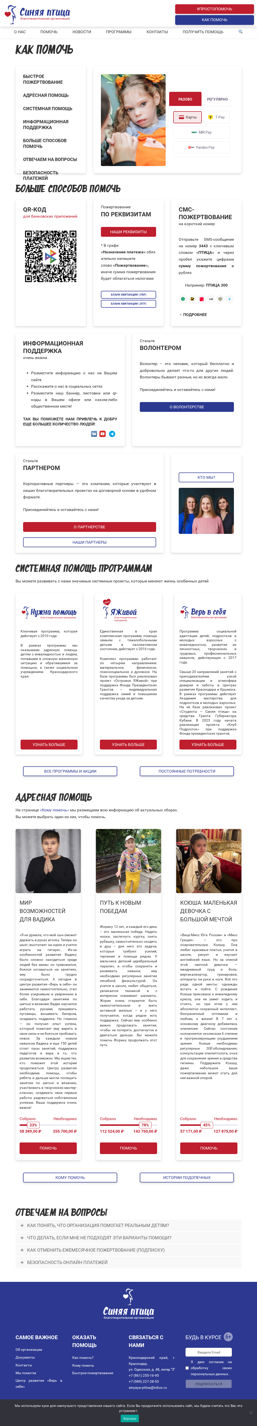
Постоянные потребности (187, 771)
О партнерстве (89, 527)
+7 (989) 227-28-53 (144, 1381)
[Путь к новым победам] (128, 861)
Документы (25, 1357)
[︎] (240, 32)
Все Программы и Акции (70, 771)
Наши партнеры (90, 542)
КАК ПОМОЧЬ (214, 19)
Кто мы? (206, 477)
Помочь (48, 1148)
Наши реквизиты (128, 231)
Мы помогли (26, 1373)
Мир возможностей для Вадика (43, 911)
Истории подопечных (187, 1177)
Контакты (24, 1365)
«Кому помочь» (54, 810)
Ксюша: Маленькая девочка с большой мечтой (208, 911)
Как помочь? (83, 1358)
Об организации (29, 1350)
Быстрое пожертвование (92, 1373)
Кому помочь (70, 1177)
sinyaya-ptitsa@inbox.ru (148, 1387)
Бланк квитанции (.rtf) (128, 303)
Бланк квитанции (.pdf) (128, 294)
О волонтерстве (187, 407)
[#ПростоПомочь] (133, 120)
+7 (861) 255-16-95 (144, 1375)
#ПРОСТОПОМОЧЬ (214, 9)
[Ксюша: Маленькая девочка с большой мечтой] (208, 861)
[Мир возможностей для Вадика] (48, 861)
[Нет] (250, 1412)
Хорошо (130, 1418)
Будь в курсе (203, 1337)
